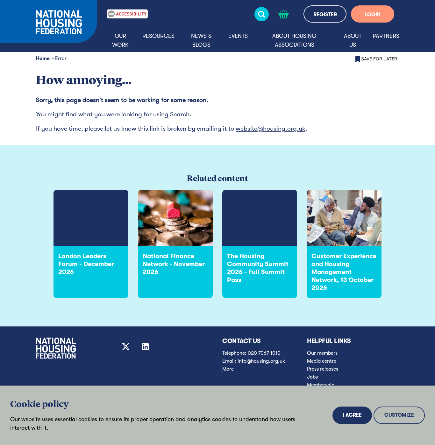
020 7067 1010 (264, 353)
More (228, 369)
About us (352, 40)
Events (238, 36)
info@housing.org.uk (261, 361)
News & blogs (201, 40)
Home (43, 58)
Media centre (321, 361)
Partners (386, 36)
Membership (320, 385)
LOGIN (373, 14)
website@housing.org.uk (270, 128)
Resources (158, 36)
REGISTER (325, 14)
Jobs (312, 377)
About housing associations (294, 40)
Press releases (322, 369)
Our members (322, 353)
